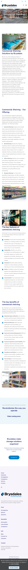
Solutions (3, 475)
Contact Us (4, 536)
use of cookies (15, 564)
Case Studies (4, 524)
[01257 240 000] (22, 1)
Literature (3, 538)
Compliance (4, 479)
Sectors (3, 481)
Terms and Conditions (14, 558)
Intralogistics (4, 477)
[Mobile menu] (26, 5)
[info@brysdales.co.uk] (26, 1)
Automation (4, 522)
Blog (2, 534)
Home (2, 473)
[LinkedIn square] (1, 1)
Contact (3, 483)
